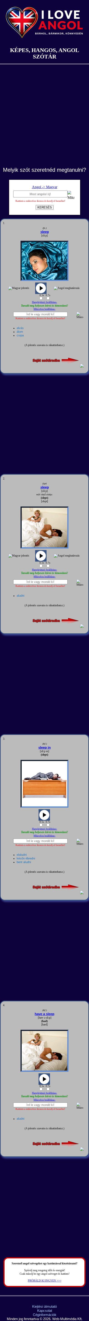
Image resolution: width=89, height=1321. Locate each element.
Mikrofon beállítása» (44, 308)
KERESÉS (44, 207)
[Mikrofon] (71, 196)
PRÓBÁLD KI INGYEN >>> (44, 1280)
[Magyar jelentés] (18, 288)
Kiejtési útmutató (44, 1306)
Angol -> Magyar (44, 187)
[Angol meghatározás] (67, 288)
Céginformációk (44, 1315)
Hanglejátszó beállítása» (44, 302)
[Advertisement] (44, 119)
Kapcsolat (44, 1311)
